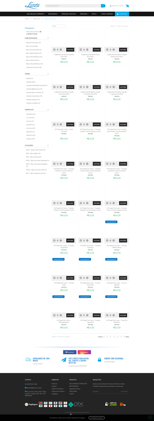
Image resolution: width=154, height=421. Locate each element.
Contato (54, 386)
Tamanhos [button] (29, 109)
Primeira (100, 336)
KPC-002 (90, 133)
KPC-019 (116, 324)
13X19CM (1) (30, 124)
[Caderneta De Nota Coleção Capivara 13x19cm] (117, 75)
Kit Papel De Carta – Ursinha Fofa (64, 284)
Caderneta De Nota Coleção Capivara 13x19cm (117, 93)
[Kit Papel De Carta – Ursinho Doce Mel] (90, 266)
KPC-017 (63, 324)
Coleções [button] (29, 145)
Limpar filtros (31, 34)
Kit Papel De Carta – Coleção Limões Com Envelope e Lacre (90, 130)
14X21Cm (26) (30, 135)
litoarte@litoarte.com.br (34, 388)
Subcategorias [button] (31, 38)
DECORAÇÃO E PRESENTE (35, 14)
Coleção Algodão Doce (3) (34, 89)
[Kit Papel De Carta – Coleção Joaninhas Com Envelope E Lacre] (117, 152)
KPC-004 (63, 175)
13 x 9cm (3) (30, 121)
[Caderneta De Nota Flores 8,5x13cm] (90, 38)
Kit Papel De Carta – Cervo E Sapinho (117, 284)
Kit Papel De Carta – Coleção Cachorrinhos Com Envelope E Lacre (90, 171)
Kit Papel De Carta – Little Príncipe (64, 130)
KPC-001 (63, 133)
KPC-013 (63, 287)
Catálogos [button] (123, 14)
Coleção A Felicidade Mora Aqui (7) (37, 85)
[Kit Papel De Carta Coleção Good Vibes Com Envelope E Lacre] (117, 113)
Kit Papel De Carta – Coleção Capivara (90, 246)
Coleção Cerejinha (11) (33, 103)
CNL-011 (63, 59)
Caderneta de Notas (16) (34, 67)
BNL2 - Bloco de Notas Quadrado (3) (37, 160)
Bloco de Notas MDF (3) (33, 49)
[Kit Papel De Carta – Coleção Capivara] (90, 229)
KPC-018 (90, 324)
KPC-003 (116, 135)
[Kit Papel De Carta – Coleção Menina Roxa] (117, 229)
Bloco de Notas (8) (32, 46)
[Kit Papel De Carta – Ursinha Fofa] (64, 266)
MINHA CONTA (117, 6)
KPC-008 (90, 212)
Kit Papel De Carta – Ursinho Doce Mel (90, 284)
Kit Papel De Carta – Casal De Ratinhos (116, 321)
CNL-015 (90, 96)
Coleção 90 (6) (30, 82)
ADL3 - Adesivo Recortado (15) (35, 150)
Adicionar (70, 50)
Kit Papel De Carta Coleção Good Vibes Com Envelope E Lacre (117, 131)
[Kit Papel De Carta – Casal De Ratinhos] (117, 303)
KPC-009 (116, 212)
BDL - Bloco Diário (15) (33, 153)
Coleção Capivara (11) (33, 99)
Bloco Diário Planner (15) (33, 53)
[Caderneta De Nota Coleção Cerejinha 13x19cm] (90, 75)
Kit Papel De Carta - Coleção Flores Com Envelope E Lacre (117, 209)
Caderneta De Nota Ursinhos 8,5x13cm (64, 56)
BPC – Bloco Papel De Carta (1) (36, 173)
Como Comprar (107, 14)
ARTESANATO (52, 14)
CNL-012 (90, 59)
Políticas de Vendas (57, 388)
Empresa (54, 383)
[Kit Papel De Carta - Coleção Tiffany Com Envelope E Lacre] (64, 191)
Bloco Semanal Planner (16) (34, 64)
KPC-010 (63, 250)
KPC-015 (90, 287)
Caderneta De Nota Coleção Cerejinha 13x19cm (90, 93)
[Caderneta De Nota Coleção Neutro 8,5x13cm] (117, 38)
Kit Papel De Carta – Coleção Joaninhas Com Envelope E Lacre (117, 171)
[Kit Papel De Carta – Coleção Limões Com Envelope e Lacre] (90, 113)
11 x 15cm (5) (30, 117)
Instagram (85, 352)
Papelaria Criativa (69, 14)
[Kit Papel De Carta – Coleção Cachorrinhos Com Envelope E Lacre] (90, 152)
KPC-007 (63, 212)
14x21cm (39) (30, 139)
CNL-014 (63, 96)
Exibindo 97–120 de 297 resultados (119, 26)
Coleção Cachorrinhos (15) (34, 96)
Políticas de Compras (58, 391)
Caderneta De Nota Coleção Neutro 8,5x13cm (117, 56)
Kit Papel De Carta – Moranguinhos (64, 321)
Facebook (71, 352)
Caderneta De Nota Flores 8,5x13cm (90, 56)
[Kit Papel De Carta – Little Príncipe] (64, 113)
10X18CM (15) (30, 114)
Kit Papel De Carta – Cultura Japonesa (90, 321)
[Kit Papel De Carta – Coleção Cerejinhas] (64, 229)
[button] (127, 5)
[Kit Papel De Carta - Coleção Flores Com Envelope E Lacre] (117, 191)
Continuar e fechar (97, 418)
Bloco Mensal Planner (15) (34, 57)
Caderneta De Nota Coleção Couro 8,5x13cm (64, 93)
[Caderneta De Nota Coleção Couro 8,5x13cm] (64, 75)
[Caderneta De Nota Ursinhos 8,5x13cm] (64, 38)
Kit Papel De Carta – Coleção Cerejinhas (64, 246)
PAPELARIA (83, 14)
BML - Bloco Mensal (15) (33, 157)
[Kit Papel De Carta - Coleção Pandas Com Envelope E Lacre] (90, 191)
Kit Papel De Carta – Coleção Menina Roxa (117, 246)
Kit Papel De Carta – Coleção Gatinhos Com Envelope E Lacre (64, 171)
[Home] (32, 6)
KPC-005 (90, 175)
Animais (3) (29, 78)
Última (127, 336)
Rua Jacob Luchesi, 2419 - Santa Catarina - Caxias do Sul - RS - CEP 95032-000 (35, 393)
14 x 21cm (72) (30, 128)
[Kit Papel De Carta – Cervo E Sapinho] (117, 266)
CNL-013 (116, 59)
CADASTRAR (124, 391)
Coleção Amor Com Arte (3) (34, 92)
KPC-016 (116, 287)
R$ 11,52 (64, 62)
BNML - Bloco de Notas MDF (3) (36, 170)
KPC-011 (90, 250)
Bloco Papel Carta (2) (32, 60)
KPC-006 (116, 175)
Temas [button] (27, 74)
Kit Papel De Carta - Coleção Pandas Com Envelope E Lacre (90, 209)
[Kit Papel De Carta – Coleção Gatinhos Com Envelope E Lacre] (64, 152)
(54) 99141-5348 (32, 384)
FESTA (94, 14)
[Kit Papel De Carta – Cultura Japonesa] (90, 303)
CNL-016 (116, 96)
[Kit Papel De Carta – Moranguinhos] (64, 303)
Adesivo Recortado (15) (33, 42)
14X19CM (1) (30, 132)
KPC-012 (116, 250)
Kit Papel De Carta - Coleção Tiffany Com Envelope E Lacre (64, 209)
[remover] (41, 31)
